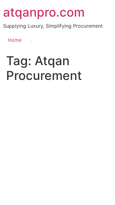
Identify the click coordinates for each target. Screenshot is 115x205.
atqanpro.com (44, 12)
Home (14, 40)
